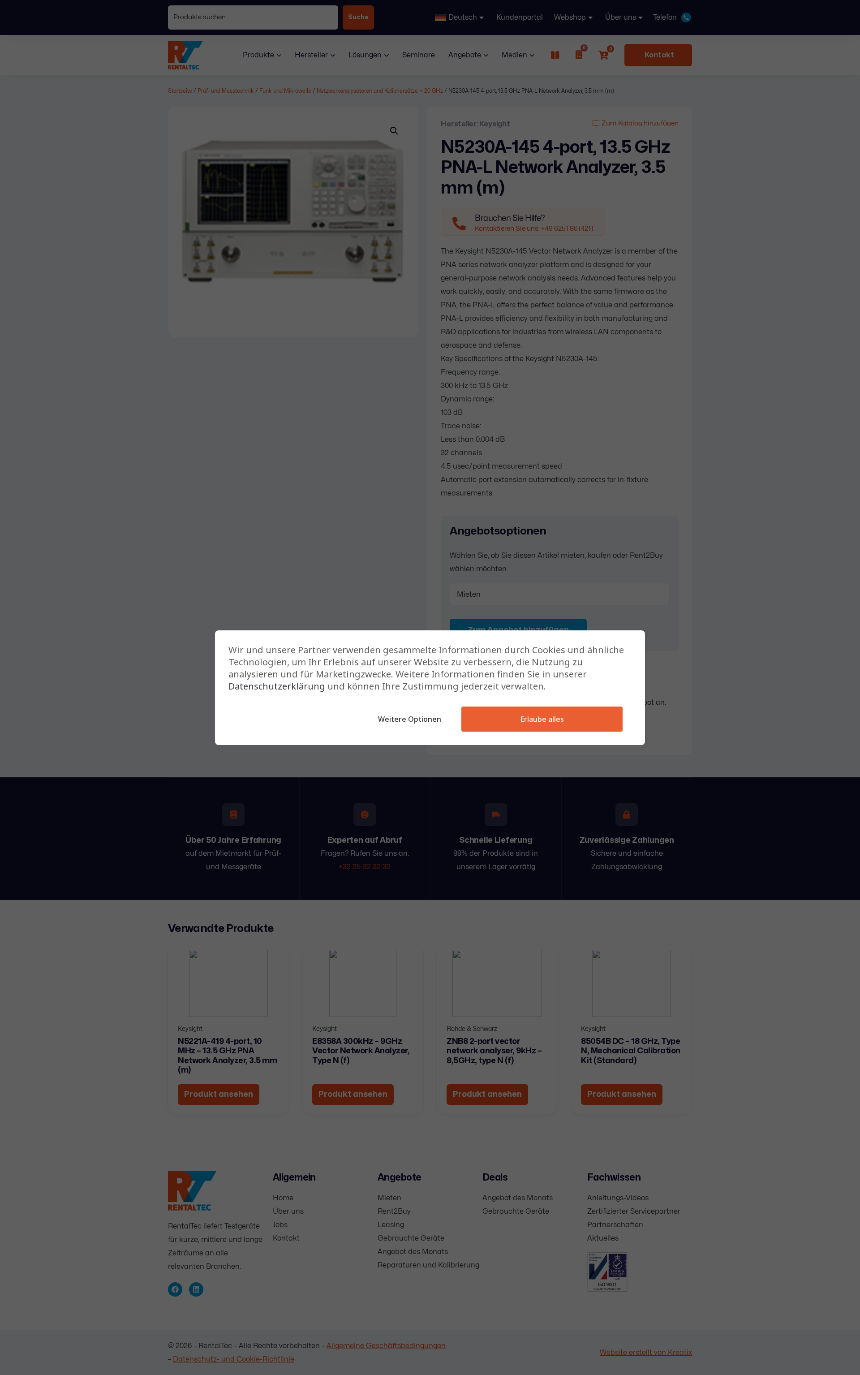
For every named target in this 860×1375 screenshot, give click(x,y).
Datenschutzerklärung (276, 686)
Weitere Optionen (409, 719)
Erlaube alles (542, 719)
